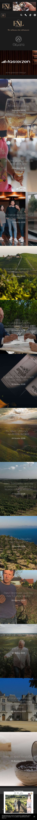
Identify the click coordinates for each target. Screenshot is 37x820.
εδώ (5, 818)
